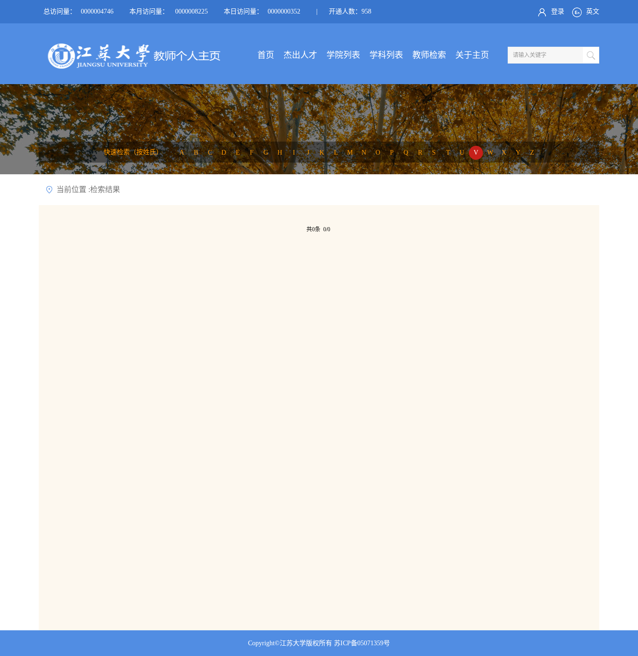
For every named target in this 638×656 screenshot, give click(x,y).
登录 (556, 11)
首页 (265, 55)
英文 (591, 11)
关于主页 (472, 55)
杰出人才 (300, 55)
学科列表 (386, 55)
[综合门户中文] (130, 66)
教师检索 (429, 55)
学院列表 (343, 55)
